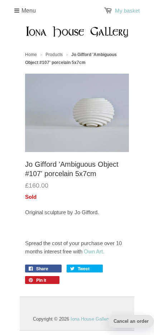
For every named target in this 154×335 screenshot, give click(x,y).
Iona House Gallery (90, 319)
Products (54, 54)
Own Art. (94, 251)
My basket (127, 11)
